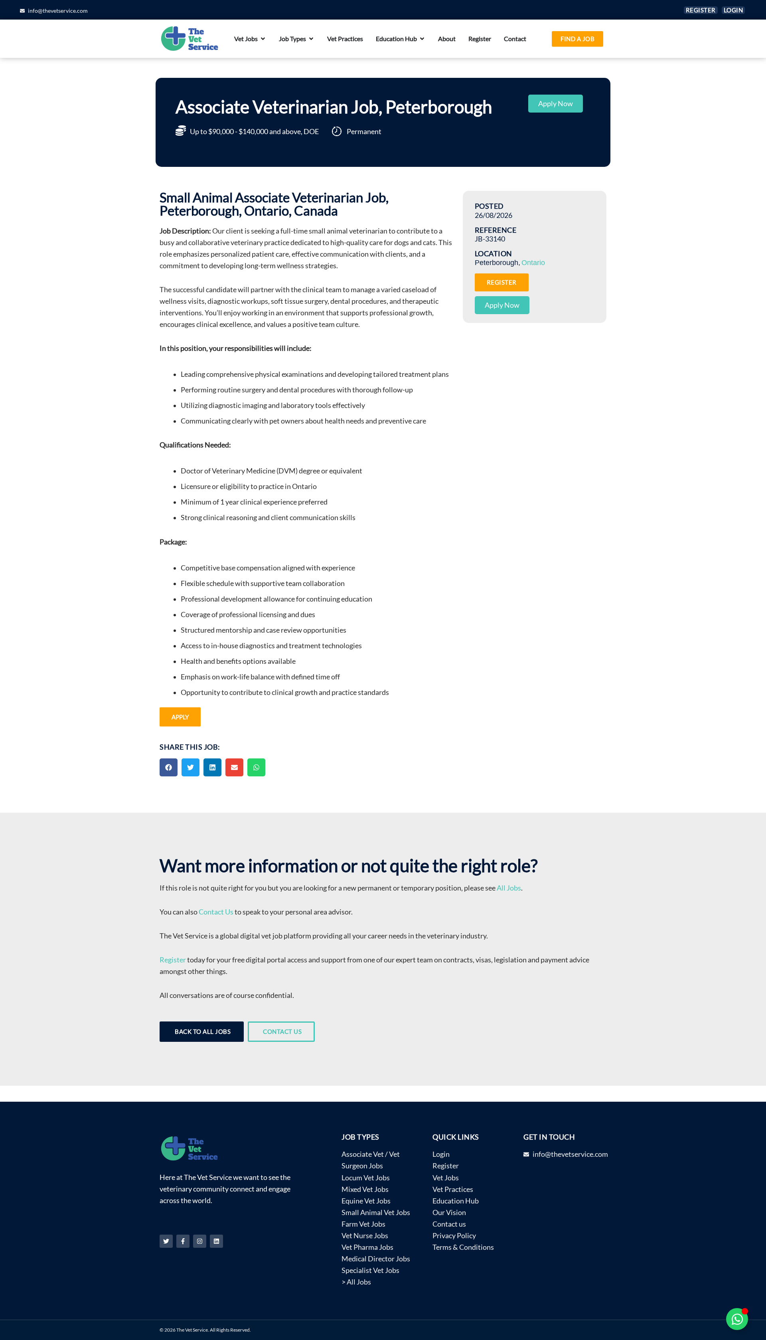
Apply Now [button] (555, 103)
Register (173, 960)
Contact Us (216, 912)
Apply (180, 716)
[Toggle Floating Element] (737, 1319)
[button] (169, 767)
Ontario (533, 263)
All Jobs (509, 888)
